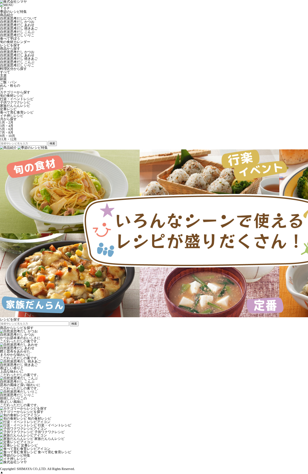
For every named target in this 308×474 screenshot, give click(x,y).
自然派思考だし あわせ (17, 25)
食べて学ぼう (10, 38)
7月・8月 (6, 132)
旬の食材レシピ (11, 95)
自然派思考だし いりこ (17, 35)
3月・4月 (6, 126)
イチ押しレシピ (11, 116)
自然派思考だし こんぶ (17, 32)
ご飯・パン (8, 82)
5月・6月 (6, 129)
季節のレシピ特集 (13, 11)
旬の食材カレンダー (15, 42)
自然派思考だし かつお (17, 22)
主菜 (3, 75)
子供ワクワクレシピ (15, 102)
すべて (5, 72)
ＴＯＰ (5, 8)
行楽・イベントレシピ (17, 99)
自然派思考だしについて (18, 18)
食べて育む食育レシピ (17, 112)
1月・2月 (6, 122)
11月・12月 (8, 139)
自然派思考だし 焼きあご (19, 28)
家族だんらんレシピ (15, 105)
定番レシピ (8, 109)
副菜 (3, 79)
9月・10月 (7, 136)
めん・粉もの (10, 85)
